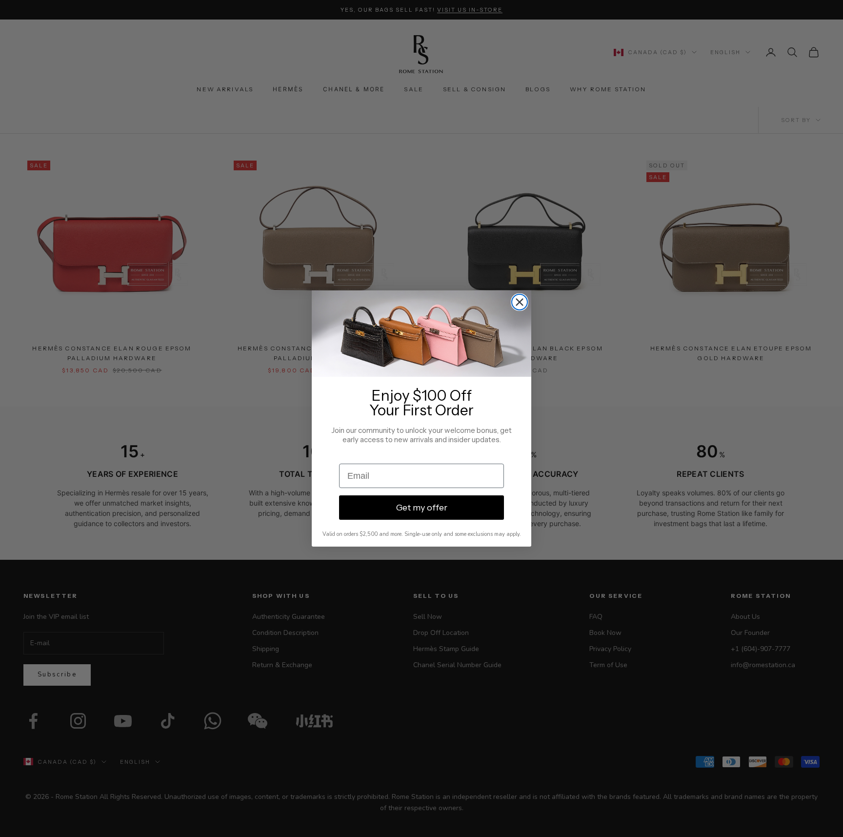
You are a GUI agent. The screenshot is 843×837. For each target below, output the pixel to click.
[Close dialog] (519, 302)
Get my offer (421, 507)
